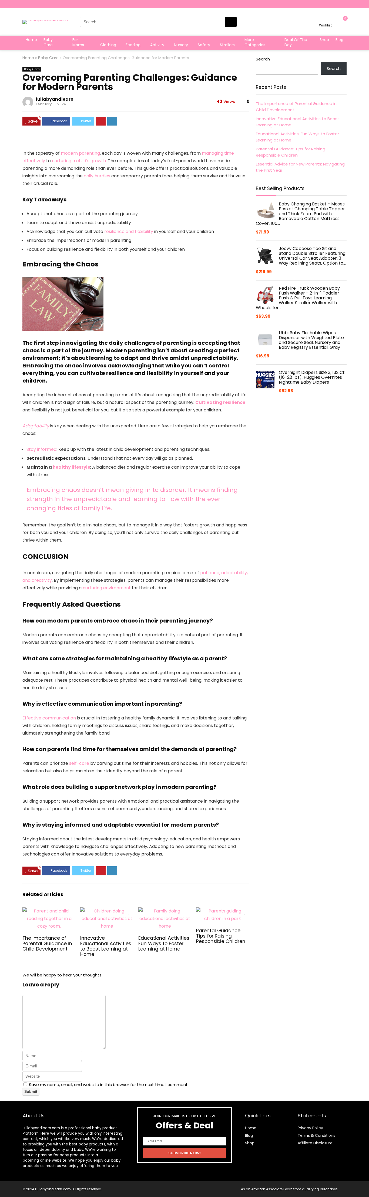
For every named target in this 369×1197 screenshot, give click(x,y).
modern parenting (80, 153)
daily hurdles (97, 176)
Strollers (227, 45)
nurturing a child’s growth (79, 161)
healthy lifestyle (71, 467)
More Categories (254, 42)
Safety (204, 45)
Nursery (181, 45)
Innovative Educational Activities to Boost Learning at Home (105, 946)
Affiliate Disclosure (315, 1143)
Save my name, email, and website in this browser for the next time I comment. (109, 1084)
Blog (339, 39)
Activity (157, 45)
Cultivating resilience (220, 402)
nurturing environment (107, 588)
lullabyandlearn (54, 99)
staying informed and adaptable (88, 825)
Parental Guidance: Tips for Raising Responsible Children (220, 936)
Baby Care (48, 42)
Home (31, 39)
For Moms (78, 42)
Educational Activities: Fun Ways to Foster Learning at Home (164, 943)
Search (263, 59)
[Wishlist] (325, 19)
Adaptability (35, 426)
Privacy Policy (310, 1128)
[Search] (231, 22)
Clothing (108, 45)
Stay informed (41, 449)
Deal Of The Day (295, 42)
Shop (324, 39)
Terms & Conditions (316, 1135)
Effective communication (49, 718)
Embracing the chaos (52, 365)
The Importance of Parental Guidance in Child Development (47, 943)
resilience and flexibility (128, 231)
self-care (79, 763)
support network (118, 787)
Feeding (133, 45)
